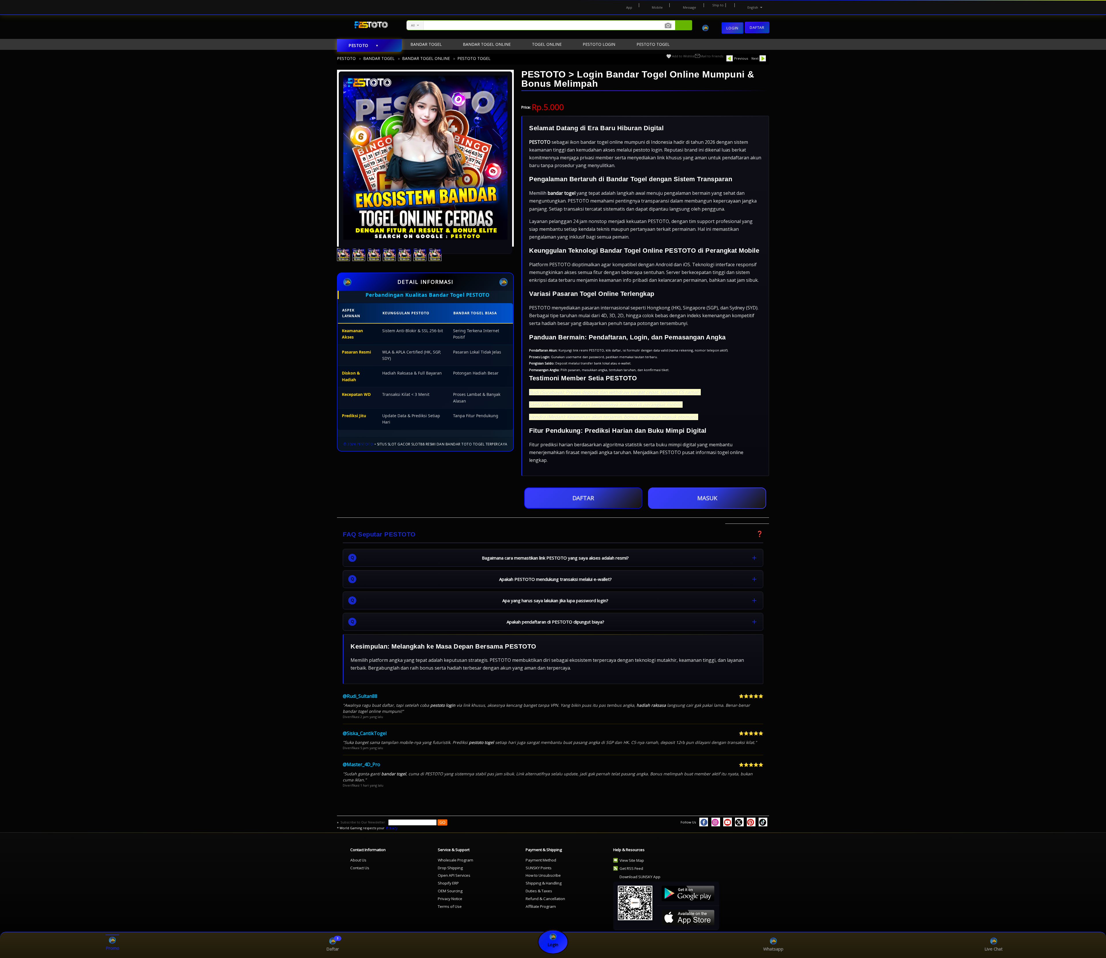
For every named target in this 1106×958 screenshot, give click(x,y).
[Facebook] (703, 822)
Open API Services (454, 875)
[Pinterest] (751, 822)
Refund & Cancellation (545, 898)
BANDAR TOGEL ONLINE (426, 58)
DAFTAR (583, 498)
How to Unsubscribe (543, 875)
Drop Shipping (450, 867)
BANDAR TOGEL (379, 58)
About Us (358, 860)
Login (732, 28)
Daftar (757, 26)
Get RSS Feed (631, 868)
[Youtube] (727, 822)
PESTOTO (346, 58)
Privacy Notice (450, 898)
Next (755, 58)
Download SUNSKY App (640, 876)
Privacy (391, 828)
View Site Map (632, 860)
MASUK (707, 498)
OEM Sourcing (450, 890)
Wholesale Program (455, 860)
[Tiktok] (763, 822)
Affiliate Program (541, 906)
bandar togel (561, 193)
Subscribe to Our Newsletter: (363, 822)
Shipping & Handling (544, 883)
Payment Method (541, 860)
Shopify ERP (448, 883)
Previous (741, 58)
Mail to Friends (711, 56)
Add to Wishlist (683, 56)
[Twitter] (739, 822)
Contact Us (359, 867)
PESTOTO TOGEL (473, 58)
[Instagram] (715, 822)
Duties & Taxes (539, 890)
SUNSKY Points (539, 867)
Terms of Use (450, 906)
